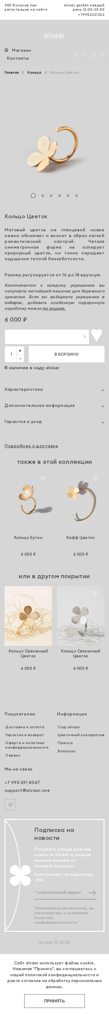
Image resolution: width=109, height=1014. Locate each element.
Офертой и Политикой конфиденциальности (56, 579)
